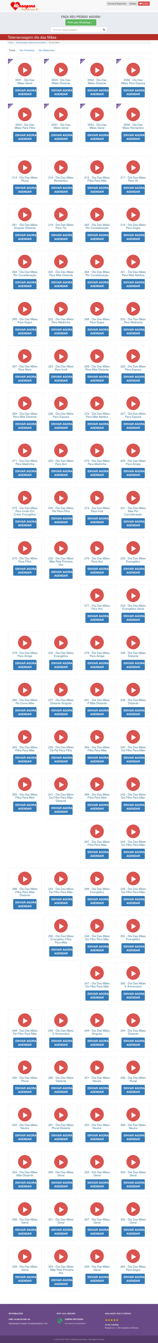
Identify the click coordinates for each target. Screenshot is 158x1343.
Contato (144, 3)
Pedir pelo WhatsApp (79, 22)
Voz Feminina (27, 50)
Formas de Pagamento (117, 3)
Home (11, 42)
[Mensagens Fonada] (24, 6)
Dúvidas (133, 3)
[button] (25, 92)
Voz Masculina (46, 50)
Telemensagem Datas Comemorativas (31, 42)
